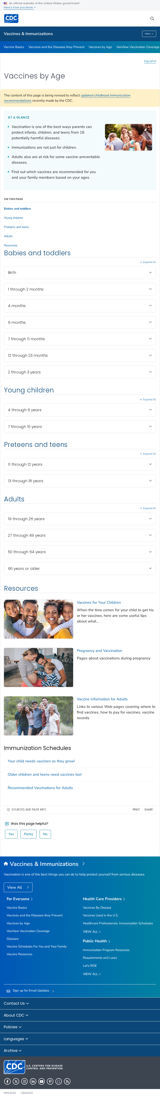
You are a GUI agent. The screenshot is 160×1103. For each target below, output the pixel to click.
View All (15, 887)
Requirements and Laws (100, 958)
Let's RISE (90, 966)
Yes (11, 834)
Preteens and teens (16, 227)
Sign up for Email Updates (31, 990)
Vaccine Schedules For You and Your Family (37, 946)
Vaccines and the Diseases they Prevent (56, 47)
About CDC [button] (14, 1015)
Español (150, 61)
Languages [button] (14, 1038)
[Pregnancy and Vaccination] (38, 667)
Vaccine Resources (19, 954)
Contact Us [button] (15, 1003)
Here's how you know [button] (19, 7)
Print (136, 810)
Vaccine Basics (14, 47)
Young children (13, 218)
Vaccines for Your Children (99, 602)
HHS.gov (10, 1093)
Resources (10, 245)
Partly (28, 834)
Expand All (149, 262)
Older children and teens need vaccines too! (45, 774)
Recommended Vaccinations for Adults (40, 787)
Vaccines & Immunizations (28, 34)
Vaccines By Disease (97, 908)
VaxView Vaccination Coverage (137, 47)
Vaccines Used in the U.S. (100, 915)
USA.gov (27, 1093)
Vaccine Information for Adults (102, 699)
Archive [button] (11, 1050)
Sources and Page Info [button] (29, 810)
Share (148, 810)
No (45, 834)
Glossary (13, 939)
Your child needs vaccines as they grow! (41, 761)
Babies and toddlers (17, 209)
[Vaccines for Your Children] (38, 618)
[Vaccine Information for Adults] (38, 715)
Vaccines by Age (100, 47)
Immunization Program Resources (106, 950)
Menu (148, 34)
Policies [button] (11, 1027)
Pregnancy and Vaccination (99, 650)
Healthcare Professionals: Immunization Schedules (118, 923)
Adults (8, 236)
